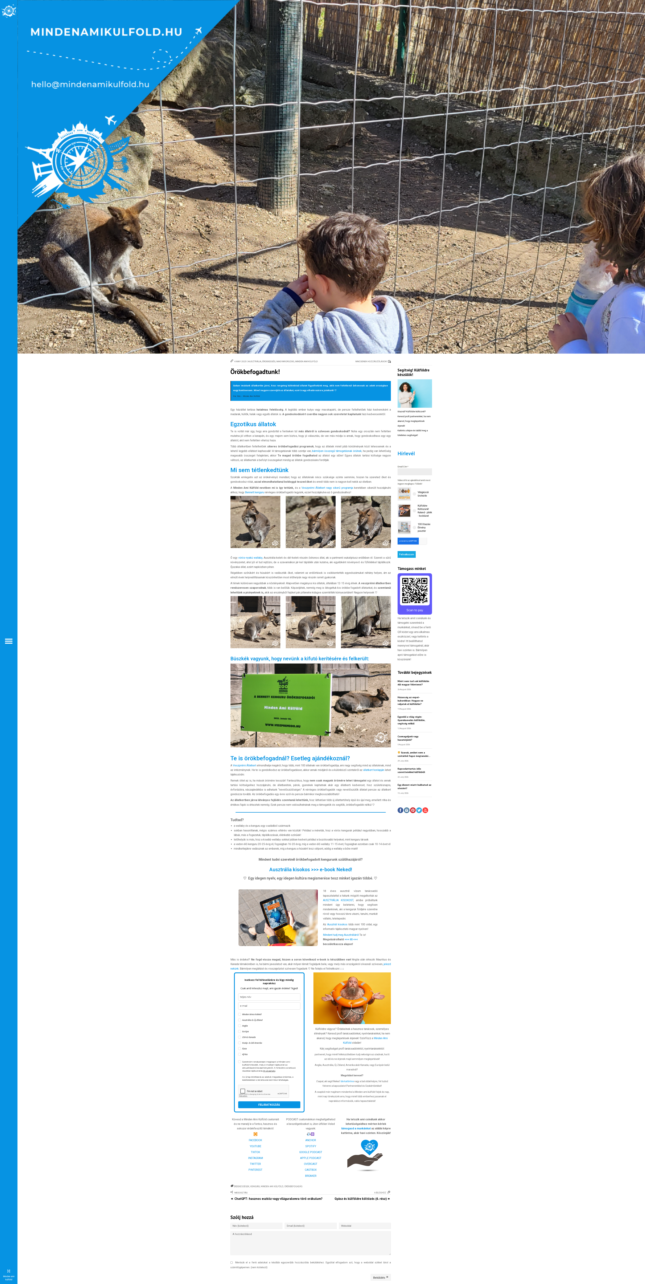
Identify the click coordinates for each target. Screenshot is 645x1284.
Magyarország (285, 361)
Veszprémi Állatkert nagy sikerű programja (327, 487)
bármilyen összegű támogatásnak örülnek (337, 451)
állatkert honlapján (373, 770)
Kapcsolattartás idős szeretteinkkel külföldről (411, 770)
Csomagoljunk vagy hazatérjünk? (408, 738)
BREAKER (310, 1175)
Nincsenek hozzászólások (371, 361)
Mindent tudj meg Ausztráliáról (341, 934)
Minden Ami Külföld (306, 361)
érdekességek (241, 1186)
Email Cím (403, 467)
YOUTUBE (255, 1146)
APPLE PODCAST (310, 1158)
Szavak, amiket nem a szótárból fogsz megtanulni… (414, 754)
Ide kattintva (347, 1081)
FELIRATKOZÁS (269, 1104)
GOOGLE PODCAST (310, 1152)
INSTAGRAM (255, 1158)
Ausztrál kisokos (337, 924)
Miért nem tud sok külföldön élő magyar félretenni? (413, 682)
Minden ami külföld (272, 1186)
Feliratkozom (406, 554)
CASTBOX (311, 1169)
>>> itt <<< (351, 939)
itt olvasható (269, 1071)
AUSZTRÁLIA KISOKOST (338, 900)
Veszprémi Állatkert (245, 765)
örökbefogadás (293, 1186)
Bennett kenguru (254, 492)
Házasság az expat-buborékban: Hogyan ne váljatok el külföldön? (410, 701)
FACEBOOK (255, 1140)
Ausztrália (254, 361)
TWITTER (255, 1164)
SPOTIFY (310, 1146)
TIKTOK (255, 1152)
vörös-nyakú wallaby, (251, 557)
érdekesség (268, 361)
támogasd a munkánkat (356, 1128)
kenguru (255, 1186)
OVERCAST (310, 1164)
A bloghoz (380, 1192)
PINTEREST (255, 1169)
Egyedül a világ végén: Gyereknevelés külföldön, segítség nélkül (411, 720)
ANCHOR (310, 1140)
